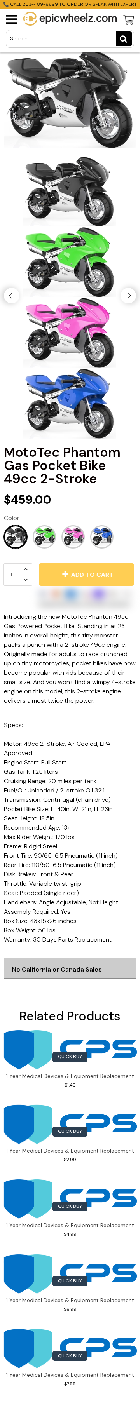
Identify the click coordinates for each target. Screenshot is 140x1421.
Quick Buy (70, 1057)
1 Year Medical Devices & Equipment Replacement (70, 1076)
